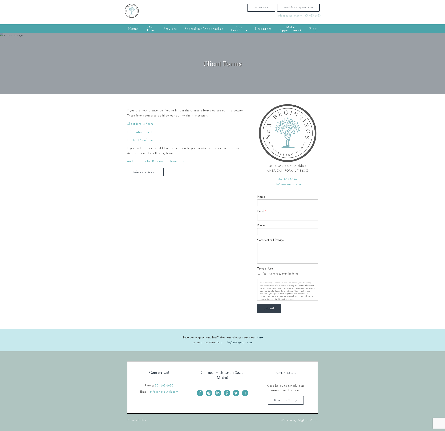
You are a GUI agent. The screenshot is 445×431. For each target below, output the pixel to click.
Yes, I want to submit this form (280, 273)
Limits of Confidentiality (144, 140)
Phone (261, 225)
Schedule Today (285, 400)
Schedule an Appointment (298, 8)
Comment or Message (271, 240)
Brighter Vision (307, 420)
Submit (269, 308)
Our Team (150, 28)
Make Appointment (290, 28)
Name (262, 197)
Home (133, 29)
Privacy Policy (136, 420)
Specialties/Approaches (204, 29)
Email (261, 211)
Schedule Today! (145, 172)
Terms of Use (265, 268)
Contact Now (261, 8)
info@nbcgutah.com (290, 15)
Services (170, 29)
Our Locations (239, 28)
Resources (263, 29)
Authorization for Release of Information (155, 161)
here (260, 337)
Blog (313, 29)
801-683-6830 (312, 15)
